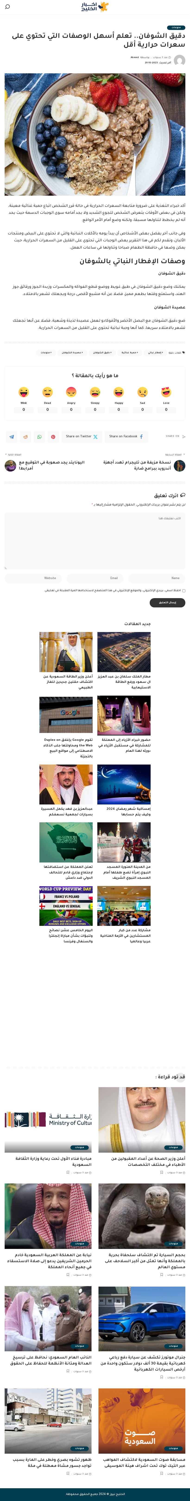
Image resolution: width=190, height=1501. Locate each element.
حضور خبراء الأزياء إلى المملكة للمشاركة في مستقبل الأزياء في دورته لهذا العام (124, 746)
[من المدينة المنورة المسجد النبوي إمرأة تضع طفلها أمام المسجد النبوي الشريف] (124, 842)
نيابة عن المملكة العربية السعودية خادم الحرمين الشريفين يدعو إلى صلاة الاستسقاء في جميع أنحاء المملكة (49, 1261)
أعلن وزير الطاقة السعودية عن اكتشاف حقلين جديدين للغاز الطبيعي (68, 682)
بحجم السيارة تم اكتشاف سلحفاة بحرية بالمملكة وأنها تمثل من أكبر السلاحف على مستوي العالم (145, 1261)
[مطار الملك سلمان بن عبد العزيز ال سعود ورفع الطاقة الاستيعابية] (124, 652)
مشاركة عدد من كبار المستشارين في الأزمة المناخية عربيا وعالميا (125, 936)
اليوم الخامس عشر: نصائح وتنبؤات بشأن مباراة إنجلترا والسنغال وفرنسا (71, 936)
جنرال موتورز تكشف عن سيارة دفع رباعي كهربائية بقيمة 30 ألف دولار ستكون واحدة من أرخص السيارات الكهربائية (143, 1364)
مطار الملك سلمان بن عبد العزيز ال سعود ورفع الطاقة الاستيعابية (124, 682)
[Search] (7, 7)
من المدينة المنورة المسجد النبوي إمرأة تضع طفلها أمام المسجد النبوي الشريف (127, 873)
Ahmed (135, 57)
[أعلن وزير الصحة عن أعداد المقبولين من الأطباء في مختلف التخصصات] (141, 1119)
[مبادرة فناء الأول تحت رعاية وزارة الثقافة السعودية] (48, 1119)
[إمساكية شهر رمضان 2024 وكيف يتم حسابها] (124, 785)
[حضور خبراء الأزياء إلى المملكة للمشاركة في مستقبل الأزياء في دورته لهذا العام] (124, 716)
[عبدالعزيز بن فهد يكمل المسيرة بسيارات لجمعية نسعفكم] (66, 785)
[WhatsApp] (39, 437)
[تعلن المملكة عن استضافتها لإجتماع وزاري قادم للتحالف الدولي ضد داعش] (66, 842)
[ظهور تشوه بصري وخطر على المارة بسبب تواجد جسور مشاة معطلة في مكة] (48, 1421)
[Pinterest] (53, 437)
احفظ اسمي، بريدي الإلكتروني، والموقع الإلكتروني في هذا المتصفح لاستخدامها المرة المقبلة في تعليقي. (112, 590)
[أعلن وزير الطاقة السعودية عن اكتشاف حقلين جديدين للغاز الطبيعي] (66, 652)
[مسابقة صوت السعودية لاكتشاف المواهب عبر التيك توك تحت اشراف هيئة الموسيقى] (141, 1421)
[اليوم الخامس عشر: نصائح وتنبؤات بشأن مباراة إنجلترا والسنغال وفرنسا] (66, 906)
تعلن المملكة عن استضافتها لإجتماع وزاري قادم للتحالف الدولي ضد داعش (68, 873)
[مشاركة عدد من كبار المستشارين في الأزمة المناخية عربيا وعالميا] (124, 906)
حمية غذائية (129, 353)
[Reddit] (25, 437)
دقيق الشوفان (101, 353)
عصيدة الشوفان (71, 353)
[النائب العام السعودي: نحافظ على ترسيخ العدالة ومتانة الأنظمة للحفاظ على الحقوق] (48, 1318)
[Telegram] (11, 437)
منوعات (176, 27)
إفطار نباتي (154, 353)
